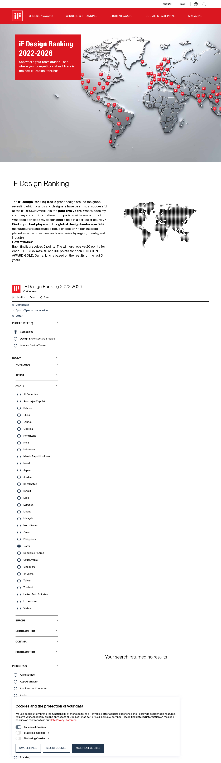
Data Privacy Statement (64, 720)
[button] (195, 4)
